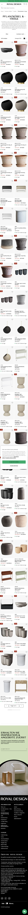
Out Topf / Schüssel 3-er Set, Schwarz (6, 62)
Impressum (4, 819)
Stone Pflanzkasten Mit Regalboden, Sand (20, 699)
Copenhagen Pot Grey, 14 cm (20, 145)
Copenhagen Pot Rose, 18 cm (6, 173)
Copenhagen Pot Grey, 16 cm (6, 145)
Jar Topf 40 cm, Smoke (20, 505)
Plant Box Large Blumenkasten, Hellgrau (6, 229)
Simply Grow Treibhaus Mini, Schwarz (6, 616)
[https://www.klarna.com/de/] (11, 903)
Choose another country (7, 866)
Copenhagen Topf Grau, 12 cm (20, 256)
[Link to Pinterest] (2, 898)
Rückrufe (3, 828)
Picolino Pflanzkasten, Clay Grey (19, 367)
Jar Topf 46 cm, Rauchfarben (4, 561)
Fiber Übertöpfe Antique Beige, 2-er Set (20, 561)
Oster (2, 836)
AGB (2, 815)
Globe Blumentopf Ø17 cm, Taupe (20, 118)
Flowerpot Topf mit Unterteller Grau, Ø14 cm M (20, 312)
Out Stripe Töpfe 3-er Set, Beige (5, 644)
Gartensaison (4, 840)
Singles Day (4, 842)
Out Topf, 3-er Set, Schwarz (5, 478)
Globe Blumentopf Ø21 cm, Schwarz (20, 90)
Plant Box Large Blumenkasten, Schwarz (6, 201)
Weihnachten (4, 848)
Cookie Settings (14, 465)
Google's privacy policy (10, 458)
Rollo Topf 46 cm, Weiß (6, 698)
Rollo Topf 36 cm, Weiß (20, 671)
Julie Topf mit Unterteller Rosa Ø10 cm (20, 62)
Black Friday (4, 844)
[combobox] (21, 34)
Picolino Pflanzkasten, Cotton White (5, 395)
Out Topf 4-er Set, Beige (6, 671)
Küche (15, 816)
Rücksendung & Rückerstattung (5, 813)
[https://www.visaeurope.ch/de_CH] (2, 903)
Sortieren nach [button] (20, 34)
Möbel (15, 807)
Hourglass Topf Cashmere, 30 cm (19, 395)
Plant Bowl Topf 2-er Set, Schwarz (20, 478)
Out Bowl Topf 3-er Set (20, 615)
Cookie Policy (4, 821)
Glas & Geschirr (18, 814)
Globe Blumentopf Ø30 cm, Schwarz (6, 90)
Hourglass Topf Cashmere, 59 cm (19, 423)
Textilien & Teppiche (19, 812)
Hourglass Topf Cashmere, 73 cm (5, 423)
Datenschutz (4, 817)
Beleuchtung (17, 808)
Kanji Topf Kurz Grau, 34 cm (6, 256)
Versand (3, 810)
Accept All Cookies (14, 462)
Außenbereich (17, 818)
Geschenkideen (5, 838)
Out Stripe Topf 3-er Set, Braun (6, 312)
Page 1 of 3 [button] (13, 706)
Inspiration (3, 823)
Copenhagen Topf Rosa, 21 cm (6, 284)
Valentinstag (4, 834)
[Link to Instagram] (9, 898)
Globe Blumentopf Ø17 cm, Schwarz (6, 118)
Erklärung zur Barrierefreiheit (4, 826)
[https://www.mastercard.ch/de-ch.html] (7, 903)
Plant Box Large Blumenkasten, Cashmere (18, 201)
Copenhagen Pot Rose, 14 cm (20, 173)
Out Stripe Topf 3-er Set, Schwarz (20, 284)
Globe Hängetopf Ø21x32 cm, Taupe (6, 367)
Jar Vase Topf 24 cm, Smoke (5, 533)
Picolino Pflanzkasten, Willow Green (19, 589)
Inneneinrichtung (18, 810)
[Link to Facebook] (5, 898)
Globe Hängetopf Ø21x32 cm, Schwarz (20, 339)
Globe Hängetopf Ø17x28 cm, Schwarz (6, 339)
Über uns (3, 807)
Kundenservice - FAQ (6, 808)
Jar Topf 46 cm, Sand (19, 532)
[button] (24, 4)
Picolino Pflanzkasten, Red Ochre (5, 589)
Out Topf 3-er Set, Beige (20, 643)
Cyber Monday (4, 846)
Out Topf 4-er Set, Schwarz (5, 506)
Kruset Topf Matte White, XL (20, 229)
